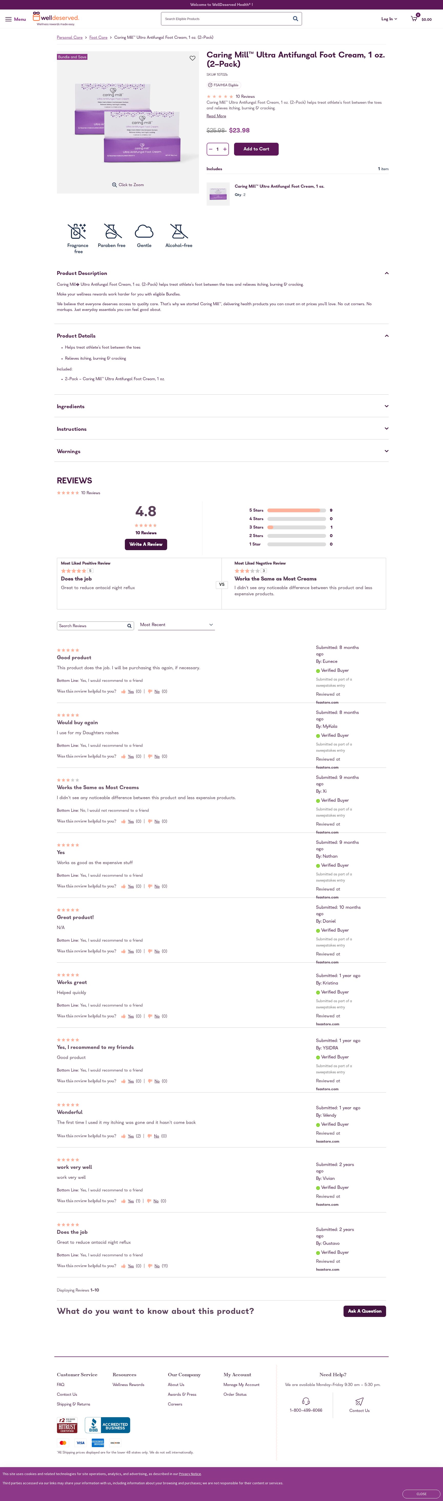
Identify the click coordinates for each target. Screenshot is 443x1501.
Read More (216, 116)
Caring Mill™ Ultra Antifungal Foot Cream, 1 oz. (280, 187)
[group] (179, 231)
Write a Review (146, 544)
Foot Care (98, 38)
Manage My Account (241, 1385)
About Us (176, 1385)
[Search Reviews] (129, 626)
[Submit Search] (295, 18)
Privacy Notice (190, 1473)
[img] (298, 97)
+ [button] (225, 150)
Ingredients (71, 407)
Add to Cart (256, 149)
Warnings (68, 452)
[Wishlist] (189, 58)
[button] (421, 18)
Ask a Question (364, 1311)
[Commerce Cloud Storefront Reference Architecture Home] (57, 19)
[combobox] (231, 18)
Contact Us (67, 1395)
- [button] (211, 149)
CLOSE (422, 1494)
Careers (175, 1405)
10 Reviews (245, 97)
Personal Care (70, 38)
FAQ (60, 1385)
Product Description (82, 274)
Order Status (235, 1395)
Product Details (76, 336)
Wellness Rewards (128, 1385)
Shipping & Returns (73, 1405)
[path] (179, 231)
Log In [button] (389, 19)
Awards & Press (182, 1395)
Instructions (72, 430)
